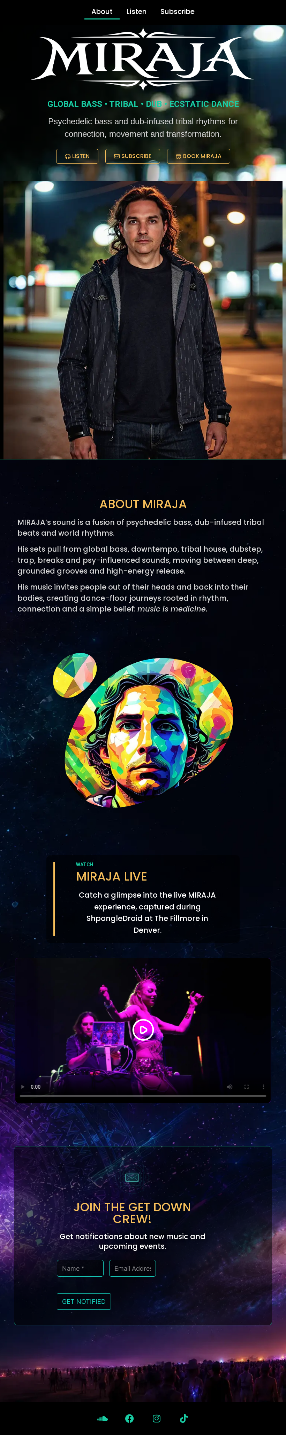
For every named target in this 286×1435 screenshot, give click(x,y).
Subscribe (177, 11)
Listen (136, 11)
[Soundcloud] (102, 1418)
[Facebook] (129, 1418)
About (102, 11)
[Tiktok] (184, 1418)
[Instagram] (156, 1418)
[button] (143, 1031)
